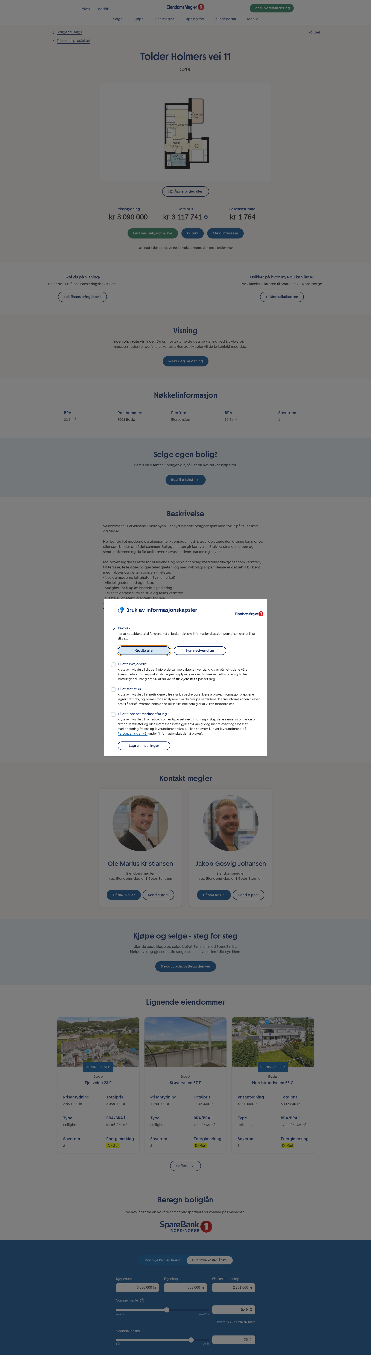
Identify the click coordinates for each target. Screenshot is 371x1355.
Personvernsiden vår (132, 733)
